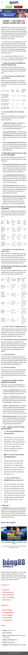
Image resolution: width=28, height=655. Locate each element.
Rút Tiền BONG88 (7, 617)
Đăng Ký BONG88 (7, 610)
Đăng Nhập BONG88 (8, 612)
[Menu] (2, 2)
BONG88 (3, 572)
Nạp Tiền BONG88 (7, 615)
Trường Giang (11, 642)
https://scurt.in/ (5, 58)
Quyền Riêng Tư (7, 600)
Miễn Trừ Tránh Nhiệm (9, 597)
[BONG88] (14, 2)
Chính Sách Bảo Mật (8, 592)
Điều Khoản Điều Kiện (8, 595)
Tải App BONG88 (7, 620)
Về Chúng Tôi (6, 589)
